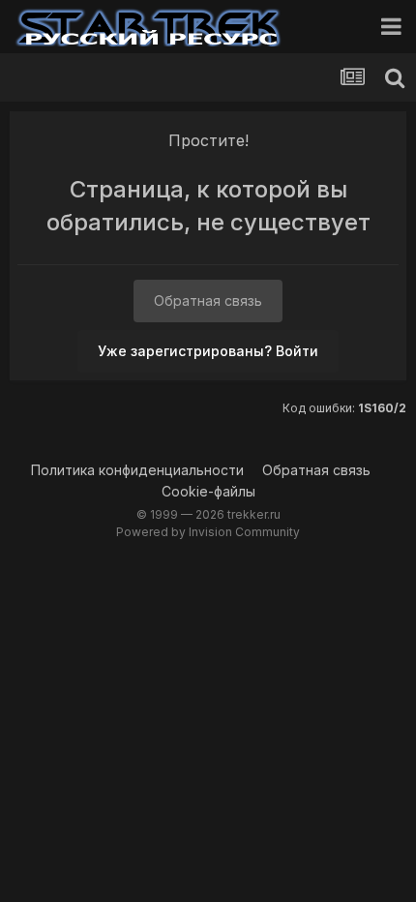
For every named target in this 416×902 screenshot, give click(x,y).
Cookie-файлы (208, 491)
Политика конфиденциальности (137, 470)
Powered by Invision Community (208, 532)
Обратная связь (208, 300)
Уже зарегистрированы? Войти (208, 351)
